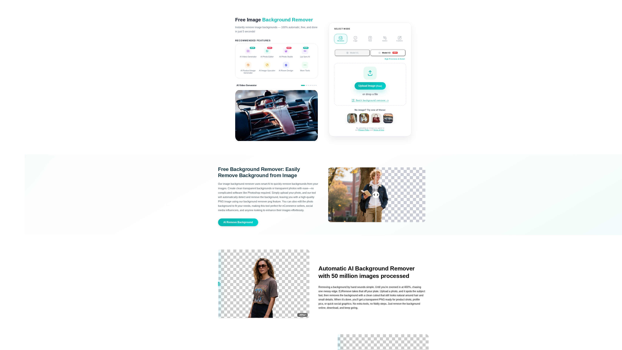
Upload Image (370, 85)
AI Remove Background (238, 222)
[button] (370, 84)
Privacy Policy (363, 130)
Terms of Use (378, 130)
